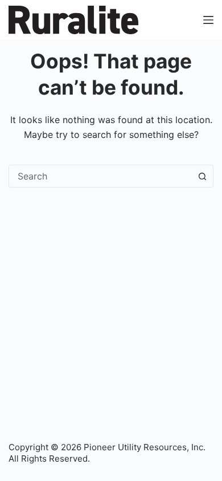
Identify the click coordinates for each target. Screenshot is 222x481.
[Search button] (202, 176)
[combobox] (100, 176)
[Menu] (208, 20)
